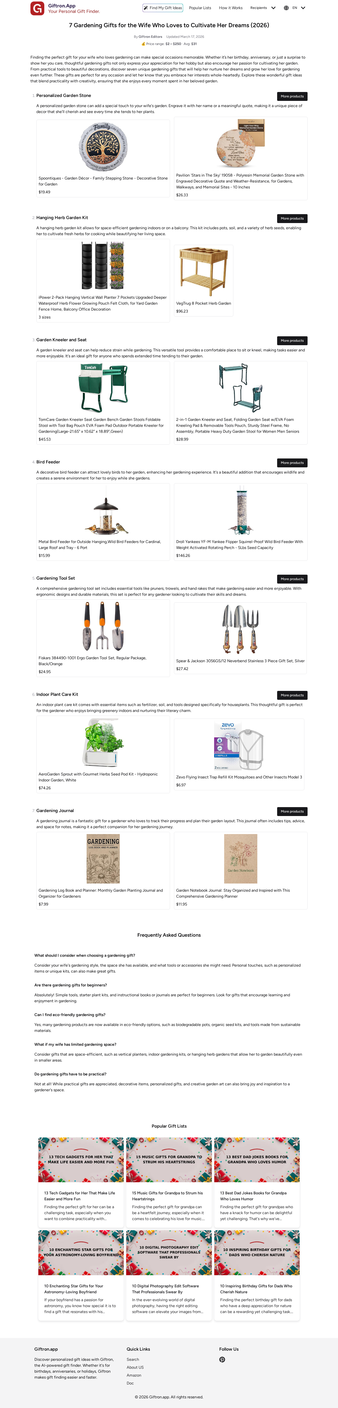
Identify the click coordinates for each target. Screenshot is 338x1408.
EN (294, 8)
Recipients (258, 8)
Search (133, 1359)
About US (135, 1367)
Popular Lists (200, 7)
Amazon (134, 1375)
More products (292, 96)
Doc (130, 1383)
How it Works (230, 7)
